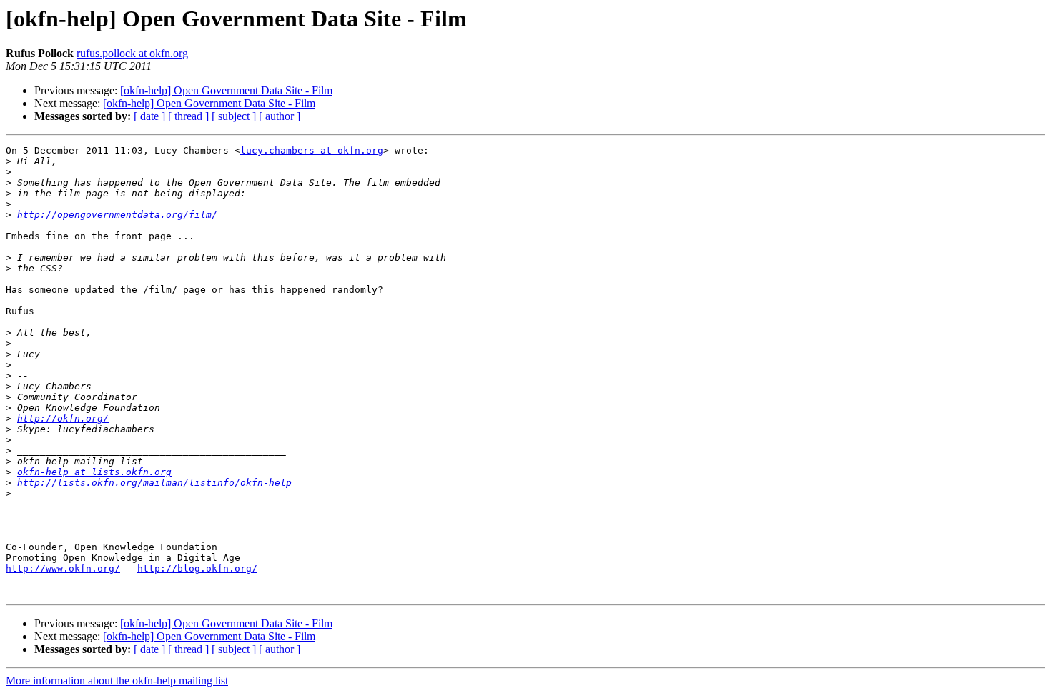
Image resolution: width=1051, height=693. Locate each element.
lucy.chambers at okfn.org (311, 150)
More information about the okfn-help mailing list (117, 680)
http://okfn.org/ (63, 418)
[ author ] (279, 116)
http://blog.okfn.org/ (197, 568)
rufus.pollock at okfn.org (132, 53)
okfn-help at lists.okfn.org (94, 472)
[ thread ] (188, 116)
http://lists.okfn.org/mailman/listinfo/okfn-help (154, 482)
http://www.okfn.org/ (63, 568)
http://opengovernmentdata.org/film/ (117, 214)
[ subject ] (234, 116)
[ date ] (149, 116)
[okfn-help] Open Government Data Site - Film (226, 90)
